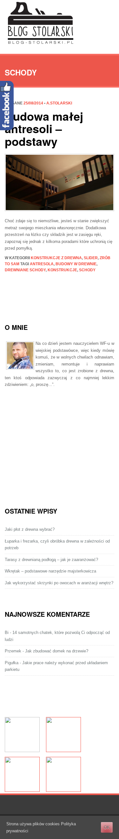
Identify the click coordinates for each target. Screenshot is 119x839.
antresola (42, 264)
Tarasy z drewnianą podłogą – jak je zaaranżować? (51, 559)
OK (107, 827)
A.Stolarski (59, 103)
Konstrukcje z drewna (56, 258)
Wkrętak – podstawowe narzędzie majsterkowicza (50, 571)
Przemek (13, 651)
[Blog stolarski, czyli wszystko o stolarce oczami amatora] (40, 23)
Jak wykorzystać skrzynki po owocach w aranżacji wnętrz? (59, 582)
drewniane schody (25, 270)
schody (87, 270)
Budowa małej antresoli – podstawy (44, 128)
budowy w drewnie (76, 264)
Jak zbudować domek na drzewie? (56, 651)
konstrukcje (62, 270)
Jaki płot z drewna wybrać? (30, 529)
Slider (91, 258)
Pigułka (11, 662)
